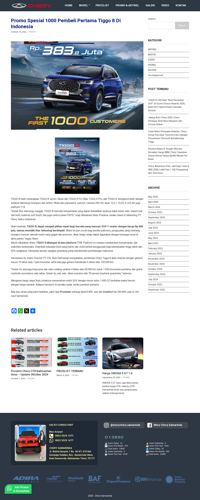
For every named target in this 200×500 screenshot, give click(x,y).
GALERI (150, 5)
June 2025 (153, 233)
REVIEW (152, 70)
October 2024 (155, 269)
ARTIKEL (152, 49)
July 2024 (153, 279)
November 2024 (156, 264)
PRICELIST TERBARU (70, 371)
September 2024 (156, 274)
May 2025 (153, 238)
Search (152, 19)
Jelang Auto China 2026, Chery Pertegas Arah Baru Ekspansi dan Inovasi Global (165, 121)
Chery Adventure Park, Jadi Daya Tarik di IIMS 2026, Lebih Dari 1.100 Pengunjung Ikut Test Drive (168, 169)
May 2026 (153, 196)
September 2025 (156, 217)
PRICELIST (102, 5)
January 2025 (155, 253)
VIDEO (165, 5)
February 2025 (155, 248)
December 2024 (156, 258)
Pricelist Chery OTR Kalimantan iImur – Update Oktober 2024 (31, 372)
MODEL (83, 5)
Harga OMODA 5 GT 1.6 (117, 373)
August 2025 (154, 222)
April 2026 (153, 202)
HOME (68, 5)
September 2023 (156, 289)
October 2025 (155, 212)
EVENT (151, 59)
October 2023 (155, 284)
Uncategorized (155, 75)
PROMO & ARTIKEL (127, 5)
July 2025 (153, 227)
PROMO (32, 32)
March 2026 (154, 207)
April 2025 (153, 243)
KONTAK (181, 5)
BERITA (152, 54)
